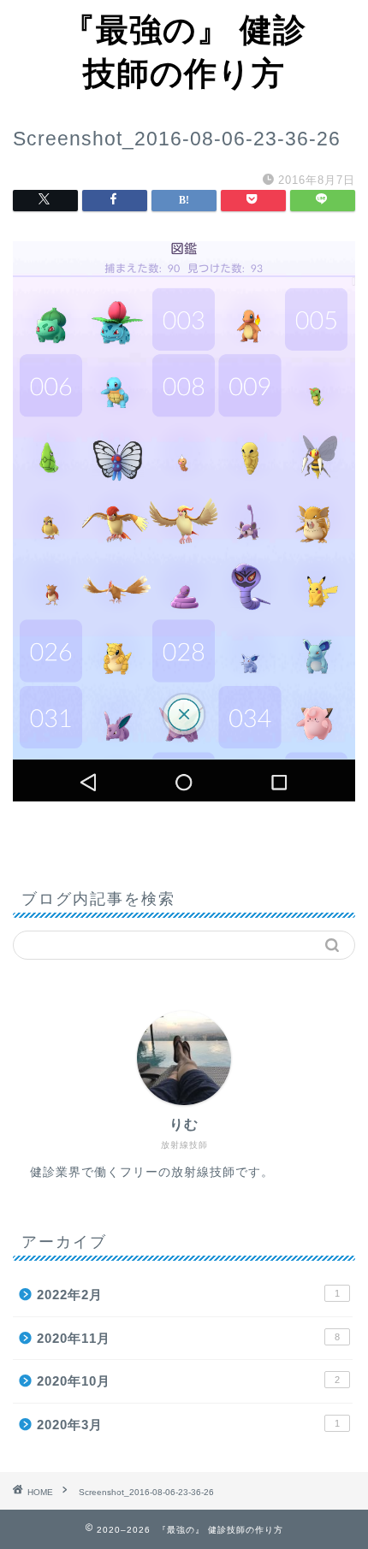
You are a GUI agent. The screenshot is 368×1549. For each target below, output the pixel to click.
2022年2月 (188, 1294)
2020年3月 (188, 1424)
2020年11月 (188, 1338)
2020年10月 (188, 1381)
